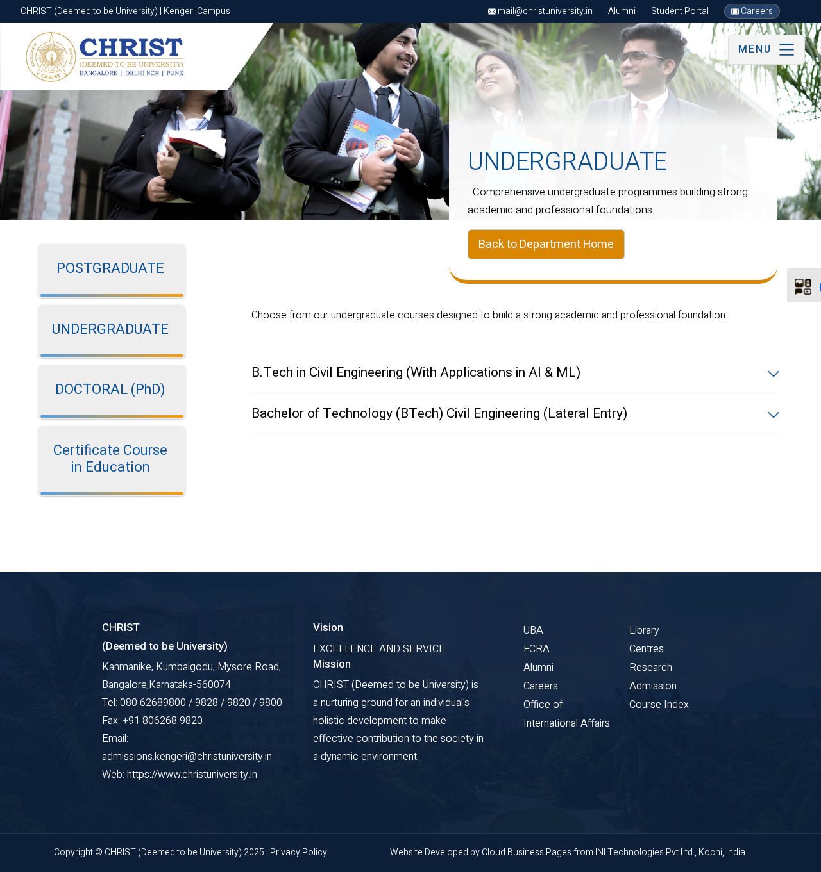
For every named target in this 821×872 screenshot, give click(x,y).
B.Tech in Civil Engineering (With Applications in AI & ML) (415, 373)
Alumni (622, 11)
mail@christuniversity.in (544, 11)
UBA (533, 630)
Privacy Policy (298, 852)
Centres (646, 649)
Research (650, 667)
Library (644, 630)
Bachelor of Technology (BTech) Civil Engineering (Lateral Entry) (439, 414)
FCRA (536, 649)
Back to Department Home (546, 244)
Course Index (659, 704)
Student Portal (680, 11)
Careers (756, 11)
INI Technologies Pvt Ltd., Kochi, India (670, 852)
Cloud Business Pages (527, 852)
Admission (653, 686)
